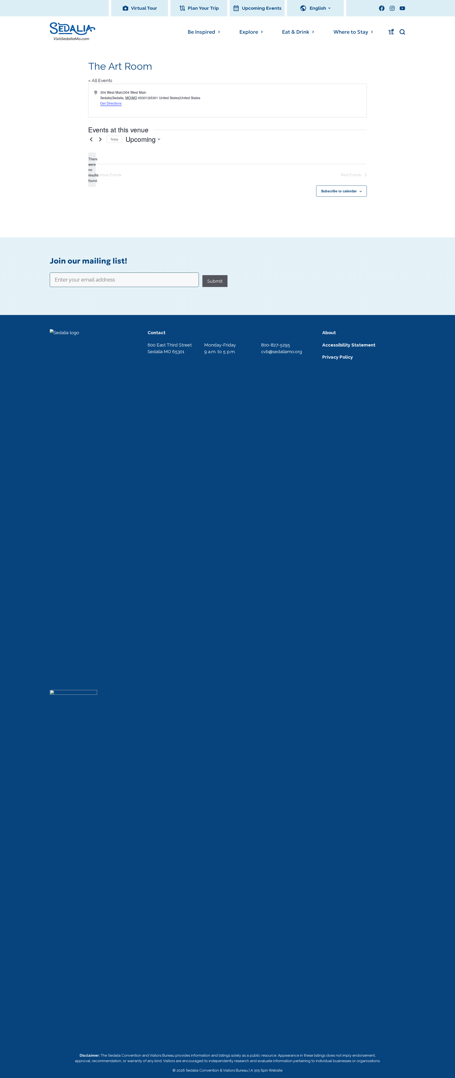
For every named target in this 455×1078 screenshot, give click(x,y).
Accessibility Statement (348, 344)
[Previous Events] (91, 139)
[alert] (92, 170)
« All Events (100, 80)
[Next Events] (100, 139)
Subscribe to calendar (339, 191)
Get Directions (111, 103)
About (329, 332)
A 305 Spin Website (266, 1070)
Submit (215, 281)
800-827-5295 (275, 344)
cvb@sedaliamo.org (281, 351)
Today (114, 139)
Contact (156, 332)
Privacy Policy (337, 357)
